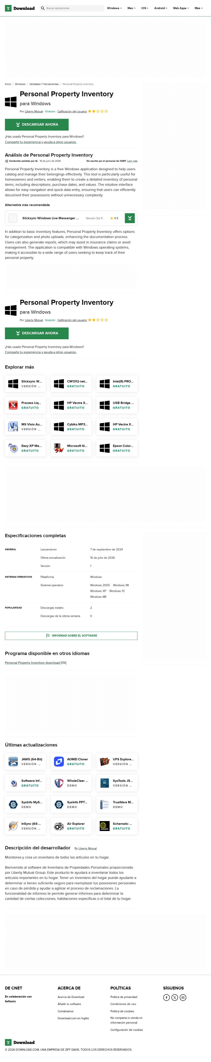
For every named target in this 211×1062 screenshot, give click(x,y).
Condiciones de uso (123, 1004)
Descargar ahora (40, 124)
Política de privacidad (123, 997)
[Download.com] (20, 8)
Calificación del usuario (72, 111)
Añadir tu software (69, 1004)
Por (31, 111)
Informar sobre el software (74, 635)
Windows (113, 8)
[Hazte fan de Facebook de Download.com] (166, 997)
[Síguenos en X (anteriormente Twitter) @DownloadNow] (174, 997)
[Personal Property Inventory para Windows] (10, 102)
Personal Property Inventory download (32, 663)
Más (197, 8)
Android (159, 8)
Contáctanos (66, 1011)
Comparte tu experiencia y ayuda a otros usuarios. (41, 142)
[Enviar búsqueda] (43, 8)
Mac (130, 8)
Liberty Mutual (88, 848)
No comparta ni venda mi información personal (126, 1020)
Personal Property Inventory (66, 98)
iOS (143, 8)
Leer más (132, 161)
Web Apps (179, 8)
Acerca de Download (71, 997)
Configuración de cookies (126, 1029)
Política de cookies (122, 1011)
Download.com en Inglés (73, 1018)
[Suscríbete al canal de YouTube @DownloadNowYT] (183, 997)
